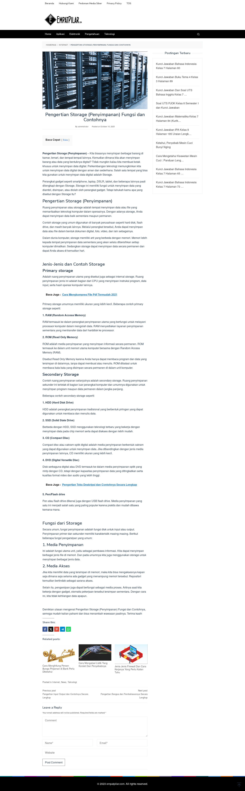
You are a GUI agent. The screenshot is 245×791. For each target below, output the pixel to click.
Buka (65, 139)
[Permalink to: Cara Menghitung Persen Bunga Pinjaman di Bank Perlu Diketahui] (58, 653)
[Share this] (45, 629)
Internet (56, 682)
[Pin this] (56, 629)
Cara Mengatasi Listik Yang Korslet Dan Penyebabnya (93, 664)
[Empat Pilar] (63, 19)
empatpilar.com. (116, 784)
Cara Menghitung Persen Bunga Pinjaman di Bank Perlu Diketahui (58, 668)
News (63, 682)
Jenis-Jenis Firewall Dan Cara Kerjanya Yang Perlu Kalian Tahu (130, 669)
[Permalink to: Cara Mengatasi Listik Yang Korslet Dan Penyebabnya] (95, 652)
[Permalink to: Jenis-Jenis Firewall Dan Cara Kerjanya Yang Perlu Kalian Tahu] (131, 654)
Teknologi (72, 682)
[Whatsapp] (68, 629)
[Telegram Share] (62, 629)
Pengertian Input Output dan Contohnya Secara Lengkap (65, 694)
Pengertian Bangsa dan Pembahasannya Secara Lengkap (124, 694)
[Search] (198, 34)
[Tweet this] (50, 629)
